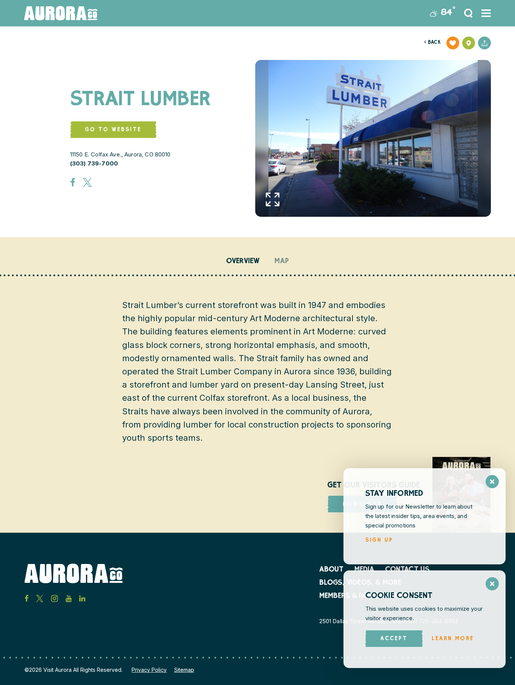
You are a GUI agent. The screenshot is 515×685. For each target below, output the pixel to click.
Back (432, 43)
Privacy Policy (149, 670)
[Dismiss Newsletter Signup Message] (492, 481)
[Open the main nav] (486, 13)
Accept (394, 639)
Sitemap (184, 670)
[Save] (452, 43)
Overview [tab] (243, 261)
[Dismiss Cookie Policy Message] (492, 583)
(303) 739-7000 (94, 163)
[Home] (60, 13)
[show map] (468, 43)
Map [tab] (281, 261)
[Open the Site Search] (468, 13)
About (331, 570)
